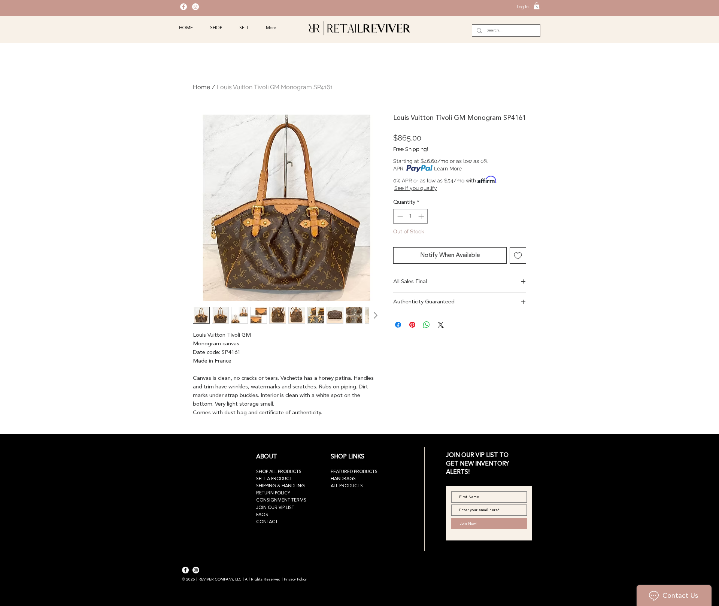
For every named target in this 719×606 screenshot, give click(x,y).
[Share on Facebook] (398, 324)
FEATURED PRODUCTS (354, 472)
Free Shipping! (410, 149)
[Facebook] (183, 6)
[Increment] (422, 216)
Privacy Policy (295, 579)
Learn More (448, 169)
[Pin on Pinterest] (412, 324)
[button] (537, 5)
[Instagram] (195, 6)
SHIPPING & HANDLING (280, 486)
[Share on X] (440, 324)
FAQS (262, 515)
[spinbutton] (410, 216)
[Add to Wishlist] (518, 255)
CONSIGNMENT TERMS (281, 500)
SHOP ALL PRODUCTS (278, 472)
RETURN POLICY (273, 493)
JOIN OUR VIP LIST (275, 508)
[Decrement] (399, 216)
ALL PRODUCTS (347, 486)
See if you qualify (415, 188)
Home (201, 87)
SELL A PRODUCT (274, 479)
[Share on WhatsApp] (426, 324)
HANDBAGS (343, 479)
